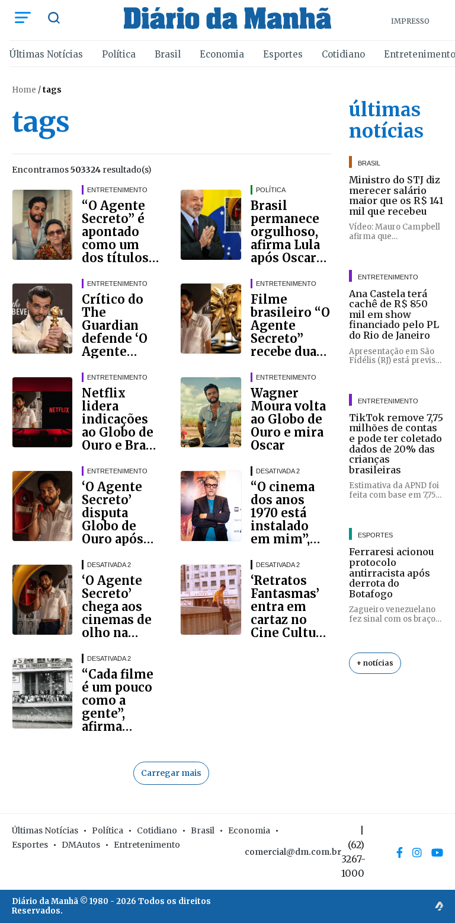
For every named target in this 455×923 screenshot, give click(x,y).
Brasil (168, 54)
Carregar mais (171, 773)
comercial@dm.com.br (293, 851)
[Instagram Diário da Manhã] (417, 852)
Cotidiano (343, 54)
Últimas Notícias (46, 54)
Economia (222, 54)
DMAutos (81, 844)
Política (119, 54)
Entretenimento (147, 844)
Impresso (410, 21)
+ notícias (375, 662)
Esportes (283, 54)
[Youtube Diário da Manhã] (437, 852)
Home (24, 90)
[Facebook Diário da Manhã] (399, 852)
